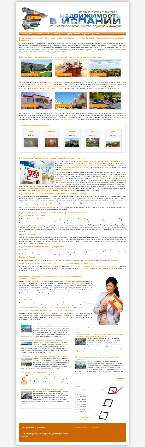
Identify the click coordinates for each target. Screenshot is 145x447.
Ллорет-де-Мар (51, 88)
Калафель (117, 86)
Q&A (90, 34)
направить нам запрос (43, 190)
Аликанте (41, 84)
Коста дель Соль (64, 86)
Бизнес (62, 34)
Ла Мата (86, 167)
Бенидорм (48, 84)
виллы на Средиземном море (89, 57)
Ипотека (77, 34)
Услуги (84, 34)
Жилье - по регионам (36, 34)
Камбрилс (58, 178)
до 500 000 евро (81, 406)
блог (89, 427)
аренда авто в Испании (62, 317)
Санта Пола (72, 84)
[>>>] (64, 336)
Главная (24, 34)
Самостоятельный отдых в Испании (58, 310)
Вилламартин (106, 167)
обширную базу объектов (54, 82)
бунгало (55, 57)
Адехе (74, 203)
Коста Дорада (96, 86)
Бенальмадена (100, 178)
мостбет (97, 427)
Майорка (97, 88)
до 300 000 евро (81, 404)
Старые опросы (84, 417)
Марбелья (91, 178)
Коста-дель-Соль (62, 180)
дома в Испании (66, 57)
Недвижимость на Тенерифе (31, 194)
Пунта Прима (71, 165)
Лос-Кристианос (101, 203)
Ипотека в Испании (27, 300)
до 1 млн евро (81, 409)
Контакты (96, 34)
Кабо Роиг (101, 165)
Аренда (69, 34)
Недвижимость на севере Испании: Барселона (38, 213)
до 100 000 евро (81, 396)
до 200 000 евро (81, 401)
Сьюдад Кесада (66, 169)
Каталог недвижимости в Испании (35, 125)
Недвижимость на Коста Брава (32, 216)
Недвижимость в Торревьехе (31, 158)
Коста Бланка (111, 84)
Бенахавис (122, 178)
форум (92, 427)
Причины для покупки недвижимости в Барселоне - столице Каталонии (45, 324)
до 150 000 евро (81, 399)
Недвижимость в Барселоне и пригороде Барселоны (41, 247)
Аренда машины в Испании (30, 310)
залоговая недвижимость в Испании (59, 188)
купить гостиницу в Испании (75, 284)
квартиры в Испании (68, 120)
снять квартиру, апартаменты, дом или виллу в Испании (99, 266)
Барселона (35, 88)
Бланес (59, 88)
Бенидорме (68, 158)
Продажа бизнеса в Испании (66, 276)
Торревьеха (23, 84)
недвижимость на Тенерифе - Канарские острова (41, 86)
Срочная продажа (118, 117)
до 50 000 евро (81, 394)
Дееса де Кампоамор (76, 167)
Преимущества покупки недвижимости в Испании (37, 373)
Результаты (83, 419)
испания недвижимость (80, 427)
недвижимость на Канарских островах (38, 207)
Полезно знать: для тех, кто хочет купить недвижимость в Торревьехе (44, 356)
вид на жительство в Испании (63, 292)
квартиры (32, 57)
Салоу (64, 178)
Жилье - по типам (52, 34)
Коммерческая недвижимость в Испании (36, 276)
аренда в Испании (83, 268)
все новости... (120, 378)
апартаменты (44, 57)
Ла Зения (93, 165)
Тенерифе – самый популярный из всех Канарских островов (41, 340)
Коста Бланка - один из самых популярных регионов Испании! (42, 389)
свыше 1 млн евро (82, 411)
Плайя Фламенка (83, 165)
